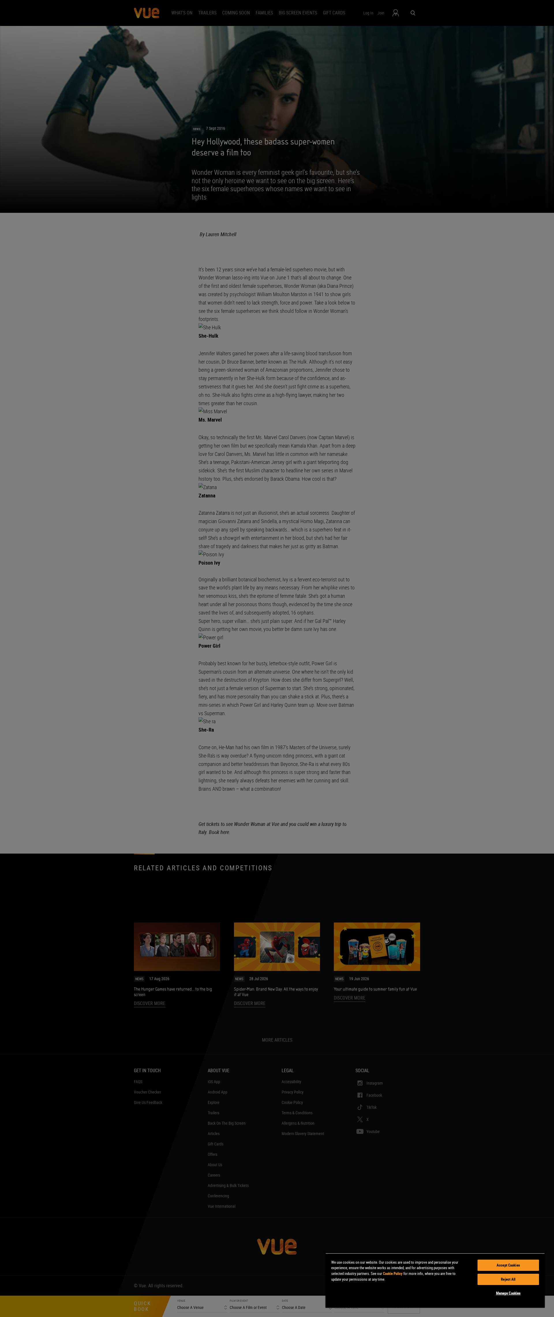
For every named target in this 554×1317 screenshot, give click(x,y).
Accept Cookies (508, 1265)
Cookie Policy (393, 1273)
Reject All (508, 1279)
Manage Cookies (508, 1293)
